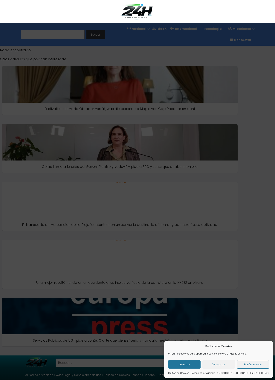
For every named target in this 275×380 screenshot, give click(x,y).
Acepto (184, 364)
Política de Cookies (178, 373)
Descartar (219, 364)
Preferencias (253, 364)
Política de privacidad (203, 373)
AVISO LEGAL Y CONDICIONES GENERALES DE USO (243, 373)
